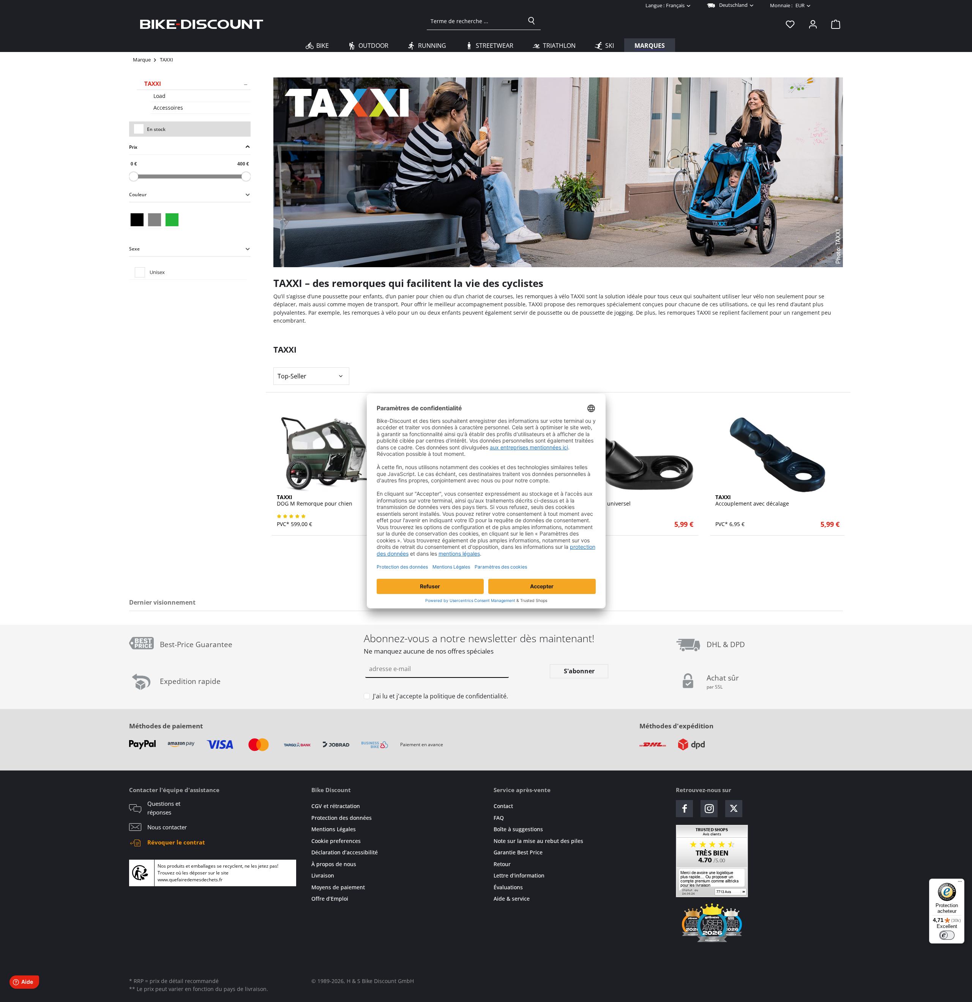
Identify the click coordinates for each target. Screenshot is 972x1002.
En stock (156, 129)
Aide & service (512, 898)
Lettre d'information (519, 875)
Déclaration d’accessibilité (344, 852)
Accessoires (168, 107)
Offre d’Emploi (329, 898)
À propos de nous (333, 864)
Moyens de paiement (338, 887)
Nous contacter (167, 827)
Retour (502, 864)
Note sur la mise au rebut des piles (538, 840)
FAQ (499, 817)
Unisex (157, 272)
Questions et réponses (163, 808)
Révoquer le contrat (176, 842)
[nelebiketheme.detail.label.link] (339, 455)
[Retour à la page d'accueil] (201, 24)
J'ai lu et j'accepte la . (440, 696)
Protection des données (341, 817)
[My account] (812, 24)
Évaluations (508, 887)
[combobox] (475, 21)
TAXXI (152, 83)
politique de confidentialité (468, 696)
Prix (133, 146)
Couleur (138, 194)
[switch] (947, 935)
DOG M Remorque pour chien (314, 500)
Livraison (322, 875)
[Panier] (833, 24)
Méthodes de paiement (166, 726)
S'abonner (579, 671)
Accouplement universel (600, 500)
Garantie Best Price (518, 852)
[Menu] (959, 883)
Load (159, 95)
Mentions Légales (333, 829)
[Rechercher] (531, 21)
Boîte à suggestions (518, 829)
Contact (503, 806)
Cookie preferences (336, 840)
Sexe (134, 248)
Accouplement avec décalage (752, 500)
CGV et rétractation (335, 806)
